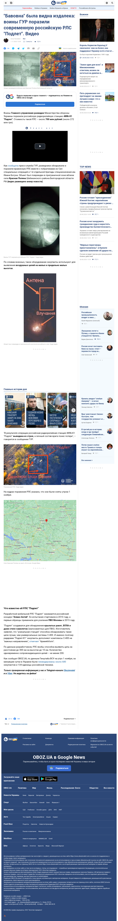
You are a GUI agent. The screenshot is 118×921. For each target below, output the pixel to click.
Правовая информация (76, 738)
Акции (48, 817)
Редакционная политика (19, 724)
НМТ (60, 810)
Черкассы (56, 795)
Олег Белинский (86, 355)
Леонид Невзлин (86, 407)
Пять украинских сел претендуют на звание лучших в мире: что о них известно (91, 97)
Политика (22, 788)
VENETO (73, 8)
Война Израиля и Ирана (59, 8)
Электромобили (38, 817)
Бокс (48, 802)
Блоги (77, 788)
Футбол (25, 802)
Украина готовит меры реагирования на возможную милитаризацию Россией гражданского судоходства (95, 233)
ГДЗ (24, 810)
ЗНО (55, 810)
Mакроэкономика (44, 831)
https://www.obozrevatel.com (79, 856)
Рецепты (26, 824)
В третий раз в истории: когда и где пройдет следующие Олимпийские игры (92, 432)
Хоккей (41, 802)
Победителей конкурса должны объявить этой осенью (88, 107)
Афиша (25, 846)
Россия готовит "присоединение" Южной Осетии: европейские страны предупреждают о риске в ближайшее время (96, 200)
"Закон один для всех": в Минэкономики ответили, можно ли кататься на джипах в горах (91, 68)
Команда (48, 738)
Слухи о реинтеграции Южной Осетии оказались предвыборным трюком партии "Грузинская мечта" (96, 209)
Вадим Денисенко (87, 339)
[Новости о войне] (54, 725)
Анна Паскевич (16, 39)
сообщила (13, 165)
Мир (34, 788)
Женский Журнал (58, 846)
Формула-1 (55, 802)
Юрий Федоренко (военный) (90, 321)
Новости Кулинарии (46, 824)
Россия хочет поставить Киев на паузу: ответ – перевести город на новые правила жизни (91, 349)
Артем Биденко (86, 422)
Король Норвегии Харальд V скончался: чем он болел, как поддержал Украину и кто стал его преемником (96, 48)
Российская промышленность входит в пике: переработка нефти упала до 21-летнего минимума (90, 315)
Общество (93, 788)
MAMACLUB (43, 838)
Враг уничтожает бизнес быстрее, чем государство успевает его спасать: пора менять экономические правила (92, 416)
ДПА (50, 810)
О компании (27, 738)
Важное (84, 14)
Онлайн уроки (41, 810)
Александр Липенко (87, 438)
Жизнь (49, 788)
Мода (47, 846)
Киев (24, 795)
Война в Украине (41, 8)
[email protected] (30, 904)
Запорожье (40, 795)
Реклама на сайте (29, 744)
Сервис (55, 817)
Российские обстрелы (87, 8)
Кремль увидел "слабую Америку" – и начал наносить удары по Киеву (92, 401)
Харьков (31, 795)
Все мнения (86, 460)
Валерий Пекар (86, 453)
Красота (41, 846)
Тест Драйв (27, 817)
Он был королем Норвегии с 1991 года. (94, 54)
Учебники (31, 810)
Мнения (84, 306)
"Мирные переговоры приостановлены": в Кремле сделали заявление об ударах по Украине (95, 248)
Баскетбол (33, 802)
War (24, 39)
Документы (49, 744)
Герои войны (27, 8)
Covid (50, 838)
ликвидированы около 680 (52, 661)
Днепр (48, 795)
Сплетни (33, 846)
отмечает (34, 641)
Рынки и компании (29, 831)
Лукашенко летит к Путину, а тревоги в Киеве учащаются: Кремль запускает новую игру (92, 333)
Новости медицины (30, 838)
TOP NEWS (85, 166)
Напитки (34, 824)
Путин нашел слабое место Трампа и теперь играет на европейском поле (91, 447)
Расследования (67, 788)
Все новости (109, 788)
